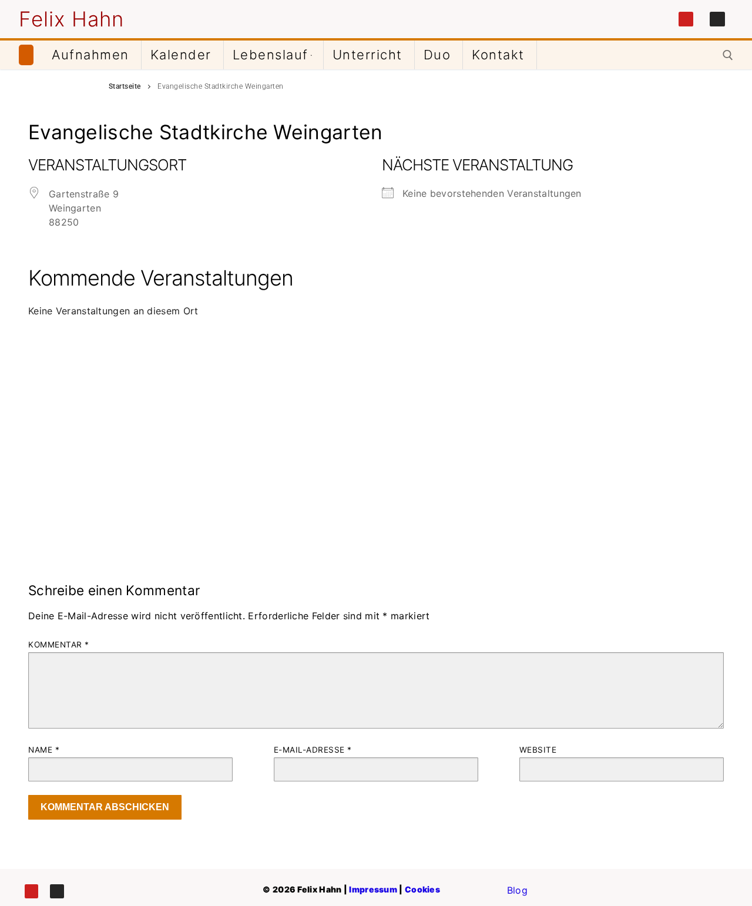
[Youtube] (686, 19)
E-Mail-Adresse (313, 749)
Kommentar (58, 644)
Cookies (422, 889)
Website (538, 749)
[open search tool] (728, 55)
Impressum (373, 889)
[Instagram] (717, 19)
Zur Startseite (26, 55)
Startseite (125, 86)
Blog (517, 890)
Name (43, 749)
